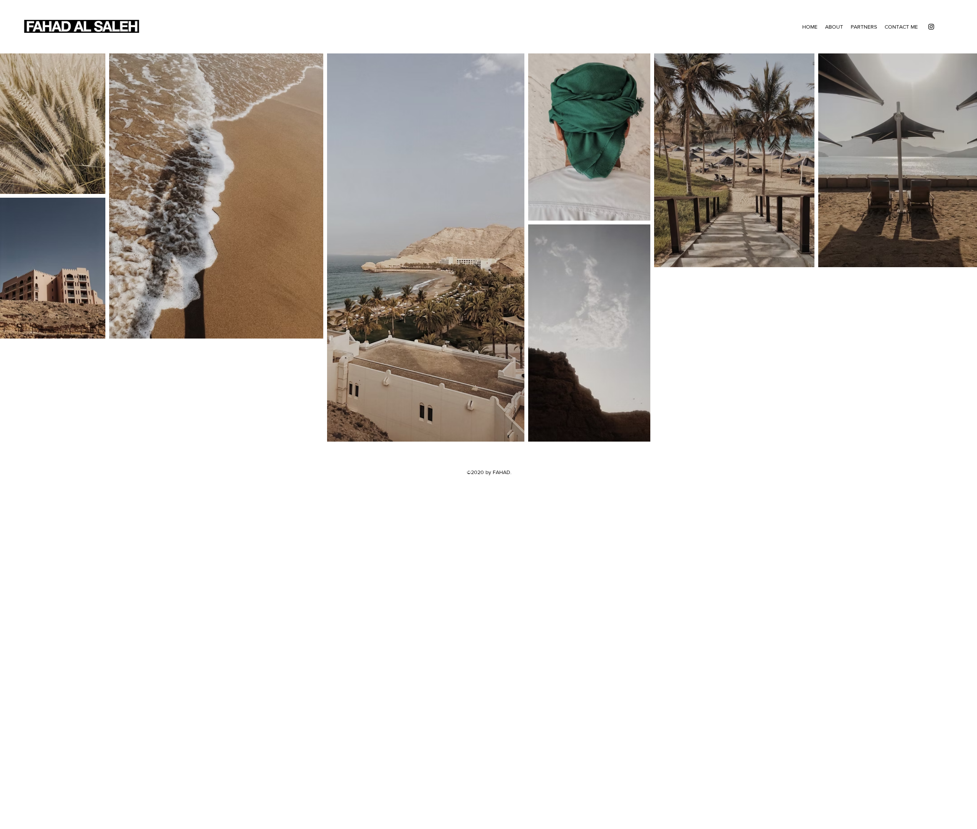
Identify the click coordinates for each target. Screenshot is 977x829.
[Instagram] (931, 27)
